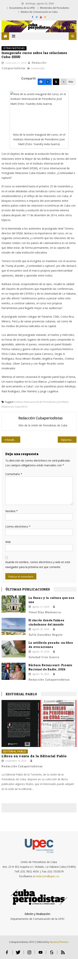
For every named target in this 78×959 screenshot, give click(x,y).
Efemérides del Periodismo (54, 8)
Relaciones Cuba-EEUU (15, 406)
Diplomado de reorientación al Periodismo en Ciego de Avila (68, 440)
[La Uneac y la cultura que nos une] (14, 604)
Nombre (11, 511)
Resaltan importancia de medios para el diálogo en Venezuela (13, 440)
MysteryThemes (59, 942)
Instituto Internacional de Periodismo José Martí (41, 402)
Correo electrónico (17, 526)
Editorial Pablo (21, 694)
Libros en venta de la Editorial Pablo (34, 756)
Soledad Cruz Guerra (44, 657)
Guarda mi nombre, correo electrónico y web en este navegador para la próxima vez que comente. (37, 564)
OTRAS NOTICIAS (14, 48)
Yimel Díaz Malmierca (45, 612)
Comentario (13, 474)
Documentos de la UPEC (22, 8)
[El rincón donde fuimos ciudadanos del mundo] (14, 626)
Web (8, 542)
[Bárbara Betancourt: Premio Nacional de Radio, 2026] (14, 671)
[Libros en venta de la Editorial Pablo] (39, 723)
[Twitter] (56, 82)
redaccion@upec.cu (47, 876)
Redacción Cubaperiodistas (40, 418)
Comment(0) (37, 68)
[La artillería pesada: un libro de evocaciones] (14, 648)
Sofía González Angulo (46, 634)
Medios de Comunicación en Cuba (39, 12)
